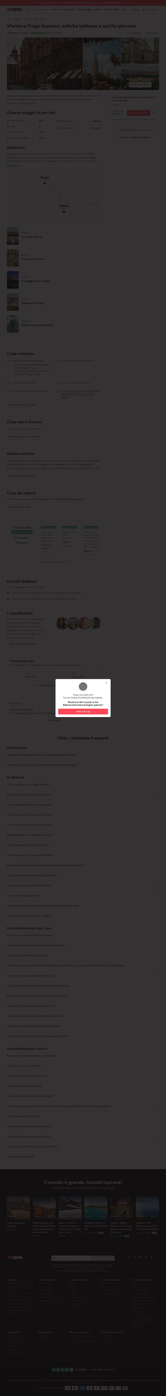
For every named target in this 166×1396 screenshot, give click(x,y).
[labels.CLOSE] (106, 682)
